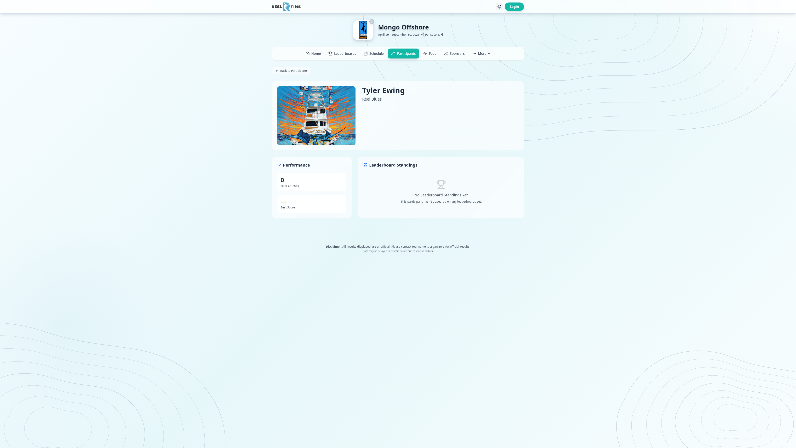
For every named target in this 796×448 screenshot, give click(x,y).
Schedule (376, 53)
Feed (433, 53)
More (482, 53)
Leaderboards (345, 53)
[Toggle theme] (499, 6)
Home (316, 53)
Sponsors (457, 53)
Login (514, 6)
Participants (406, 53)
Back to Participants (294, 71)
